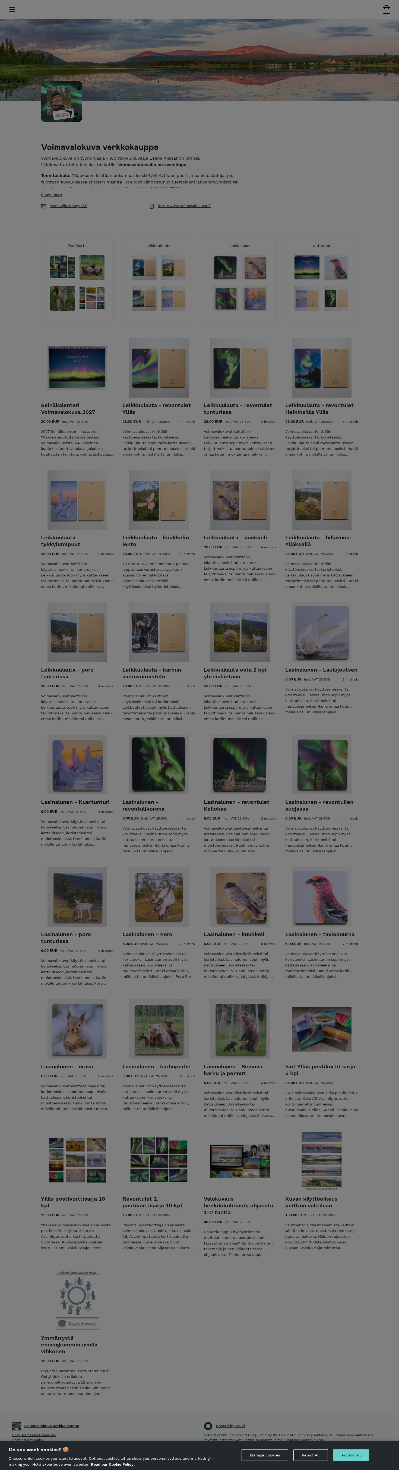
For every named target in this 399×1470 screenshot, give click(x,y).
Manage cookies (265, 1455)
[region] (199, 1455)
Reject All (310, 1455)
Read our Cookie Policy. (113, 1464)
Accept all (350, 1455)
